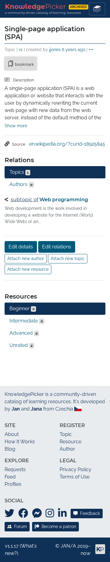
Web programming (63, 200)
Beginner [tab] (22, 308)
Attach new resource (28, 269)
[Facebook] (23, 513)
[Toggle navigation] (97, 8)
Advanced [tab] (23, 333)
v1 (21, 49)
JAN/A (68, 546)
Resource (70, 442)
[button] (91, 50)
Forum (20, 526)
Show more (16, 125)
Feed (10, 477)
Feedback (90, 513)
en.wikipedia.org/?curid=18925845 (67, 144)
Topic (66, 434)
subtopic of (24, 200)
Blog (10, 449)
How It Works (20, 442)
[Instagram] (50, 513)
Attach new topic (68, 258)
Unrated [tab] (21, 345)
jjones (55, 49)
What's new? (21, 549)
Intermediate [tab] (26, 321)
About (12, 434)
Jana (36, 409)
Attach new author (25, 258)
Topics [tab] (19, 172)
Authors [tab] (20, 184)
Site (10, 425)
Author (67, 449)
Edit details (21, 247)
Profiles (13, 484)
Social (14, 501)
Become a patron (59, 526)
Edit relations (56, 247)
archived (78, 7)
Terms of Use (75, 477)
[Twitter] (9, 513)
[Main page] (97, 552)
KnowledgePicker (24, 394)
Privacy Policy (75, 469)
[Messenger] (37, 513)
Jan (16, 409)
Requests (15, 469)
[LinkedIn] (62, 513)
